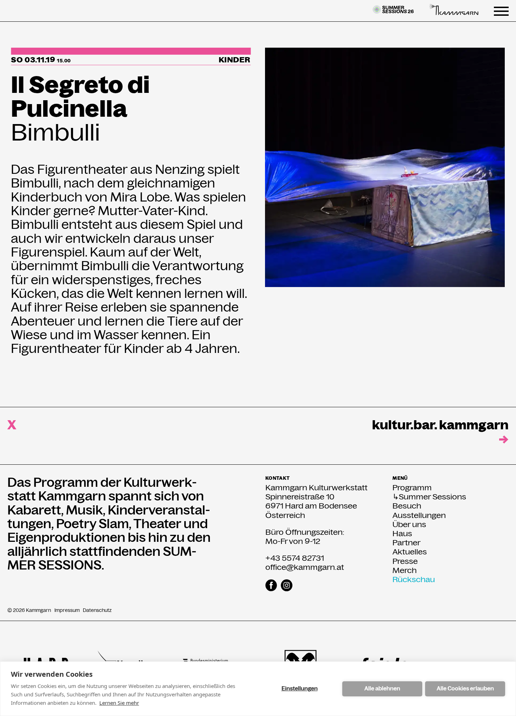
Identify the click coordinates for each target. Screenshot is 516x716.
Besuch (406, 505)
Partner (406, 542)
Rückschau (413, 579)
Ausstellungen (419, 515)
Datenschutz (97, 610)
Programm (412, 487)
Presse (405, 561)
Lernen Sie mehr (119, 702)
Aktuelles (409, 551)
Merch (404, 570)
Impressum (67, 610)
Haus (402, 533)
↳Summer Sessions (429, 496)
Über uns (409, 524)
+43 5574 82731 (294, 558)
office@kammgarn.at (304, 567)
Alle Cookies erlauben (465, 688)
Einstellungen (300, 688)
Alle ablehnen (382, 688)
